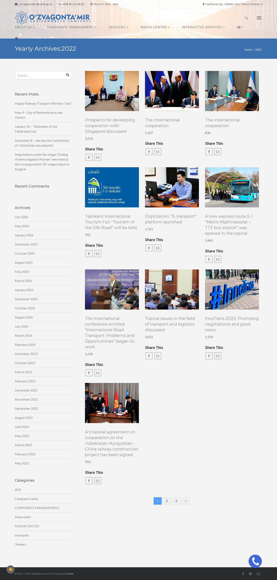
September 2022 (26, 408)
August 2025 (24, 262)
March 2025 (23, 281)
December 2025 (26, 244)
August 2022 (24, 417)
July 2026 (21, 217)
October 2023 (25, 363)
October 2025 (25, 253)
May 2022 (22, 436)
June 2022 (22, 427)
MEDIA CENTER (27, 526)
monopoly (22, 535)
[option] (112, 91)
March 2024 (23, 335)
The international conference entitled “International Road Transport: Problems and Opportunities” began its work (110, 332)
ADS (18, 489)
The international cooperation (162, 123)
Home (248, 49)
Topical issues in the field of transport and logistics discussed (170, 324)
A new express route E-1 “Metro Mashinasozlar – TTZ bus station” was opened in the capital (229, 225)
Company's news (26, 499)
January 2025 (24, 290)
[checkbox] (10, 569)
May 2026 (22, 226)
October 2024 (25, 308)
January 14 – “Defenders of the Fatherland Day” (36, 128)
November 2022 (26, 399)
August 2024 (24, 317)
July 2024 (21, 326)
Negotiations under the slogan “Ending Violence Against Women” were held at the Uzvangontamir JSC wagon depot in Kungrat (42, 161)
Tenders (20, 544)
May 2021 (22, 463)
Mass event (23, 517)
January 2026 (24, 235)
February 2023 (25, 381)
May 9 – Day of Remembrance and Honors (38, 114)
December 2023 (26, 354)
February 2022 (25, 454)
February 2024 (25, 344)
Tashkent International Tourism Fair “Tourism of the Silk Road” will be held (111, 222)
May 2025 (22, 271)
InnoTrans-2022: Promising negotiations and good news (232, 324)
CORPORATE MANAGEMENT (37, 508)
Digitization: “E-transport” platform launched (171, 219)
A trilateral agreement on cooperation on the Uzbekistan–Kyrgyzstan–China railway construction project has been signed (111, 443)
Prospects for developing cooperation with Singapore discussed (110, 126)
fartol (70, 573)
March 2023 (23, 372)
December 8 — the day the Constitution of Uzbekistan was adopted (42, 142)
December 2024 (26, 299)
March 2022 (23, 445)
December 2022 (26, 390)
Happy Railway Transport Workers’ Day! (43, 103)
